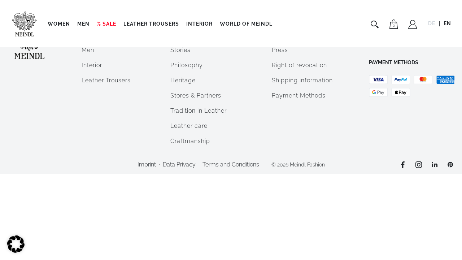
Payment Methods (299, 95)
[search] (375, 24)
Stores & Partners (195, 95)
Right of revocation (299, 65)
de (431, 23)
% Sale (106, 24)
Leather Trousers (151, 24)
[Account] (412, 25)
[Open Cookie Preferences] (16, 250)
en (447, 23)
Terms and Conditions (230, 164)
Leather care (189, 125)
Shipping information (302, 80)
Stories (180, 50)
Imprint (147, 164)
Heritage (183, 80)
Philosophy (186, 65)
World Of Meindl (246, 24)
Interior (199, 24)
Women (59, 24)
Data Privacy (179, 164)
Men (83, 24)
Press (280, 50)
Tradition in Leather (198, 110)
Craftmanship (190, 141)
